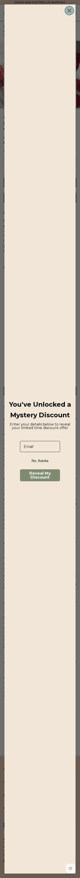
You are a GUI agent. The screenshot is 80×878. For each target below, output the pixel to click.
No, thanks (40, 460)
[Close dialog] (69, 10)
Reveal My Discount (40, 475)
